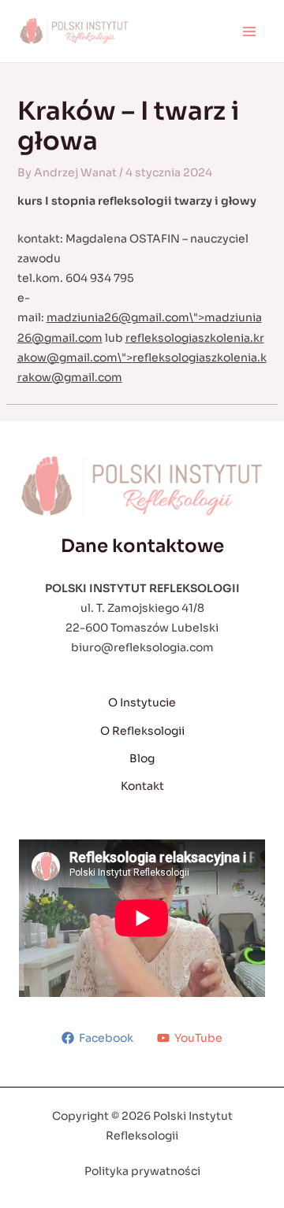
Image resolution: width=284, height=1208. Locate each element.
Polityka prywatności (142, 1171)
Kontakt (142, 786)
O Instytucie (142, 702)
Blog (142, 758)
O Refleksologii (142, 731)
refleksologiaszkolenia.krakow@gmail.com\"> (142, 357)
